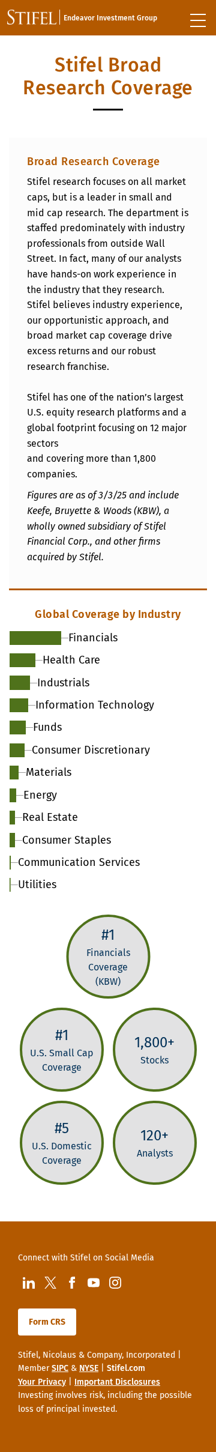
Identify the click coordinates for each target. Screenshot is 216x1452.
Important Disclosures (117, 1382)
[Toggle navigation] (198, 20)
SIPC (60, 1368)
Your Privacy (42, 1382)
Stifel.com (126, 1368)
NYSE (88, 1368)
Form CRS (47, 1322)
